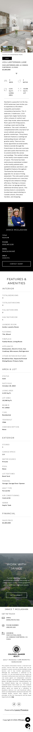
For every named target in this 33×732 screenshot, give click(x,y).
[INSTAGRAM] (19, 704)
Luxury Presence (21, 710)
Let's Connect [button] (16, 595)
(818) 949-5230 (8, 244)
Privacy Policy (24, 720)
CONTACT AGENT (16, 264)
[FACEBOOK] (14, 704)
